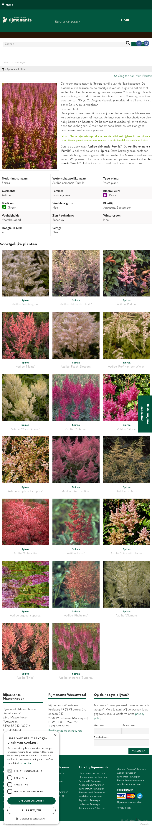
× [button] (55, 735)
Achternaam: (129, 725)
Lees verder (24, 763)
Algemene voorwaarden (129, 802)
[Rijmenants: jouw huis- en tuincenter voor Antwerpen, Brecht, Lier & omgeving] (17, 19)
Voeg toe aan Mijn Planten (135, 75)
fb (139, 43)
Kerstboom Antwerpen (129, 784)
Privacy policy (124, 807)
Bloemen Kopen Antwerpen (131, 768)
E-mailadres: (101, 737)
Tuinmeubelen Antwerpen (92, 808)
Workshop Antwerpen (90, 796)
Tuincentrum (67, 824)
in (146, 43)
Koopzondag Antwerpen (91, 784)
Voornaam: (99, 725)
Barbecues (91, 824)
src (128, 43)
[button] (31, 818)
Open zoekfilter (14, 69)
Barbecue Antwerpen (90, 804)
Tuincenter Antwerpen (128, 776)
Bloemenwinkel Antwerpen (93, 777)
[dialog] (31, 777)
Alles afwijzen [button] (31, 810)
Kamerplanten (80, 824)
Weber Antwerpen (126, 772)
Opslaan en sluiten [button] (31, 800)
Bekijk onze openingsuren (65, 730)
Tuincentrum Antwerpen (91, 788)
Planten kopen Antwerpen (130, 780)
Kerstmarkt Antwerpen (90, 780)
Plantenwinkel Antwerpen (92, 792)
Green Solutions (128, 819)
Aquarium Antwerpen (90, 800)
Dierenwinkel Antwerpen (92, 773)
